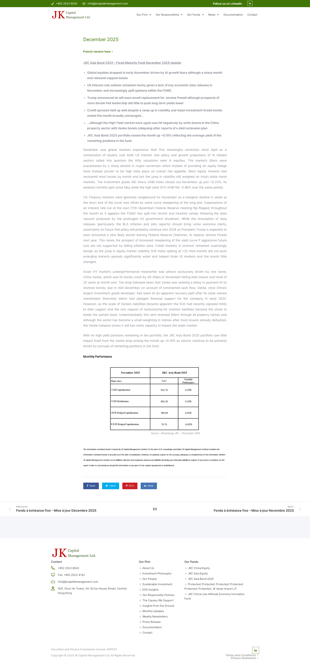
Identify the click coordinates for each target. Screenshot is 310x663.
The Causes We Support (157, 600)
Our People (149, 579)
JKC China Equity (199, 568)
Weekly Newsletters (155, 616)
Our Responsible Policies (158, 595)
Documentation (233, 14)
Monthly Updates (153, 611)
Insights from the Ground (158, 605)
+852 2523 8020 (66, 3)
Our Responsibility (167, 14)
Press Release (151, 622)
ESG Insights (150, 589)
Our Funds (193, 14)
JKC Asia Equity (198, 573)
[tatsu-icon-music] (257, 4)
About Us (148, 568)
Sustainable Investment (157, 584)
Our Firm (142, 14)
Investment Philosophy (157, 573)
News (211, 14)
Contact (252, 14)
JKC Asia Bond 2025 (201, 579)
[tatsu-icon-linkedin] (249, 3)
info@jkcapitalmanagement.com (108, 3)
